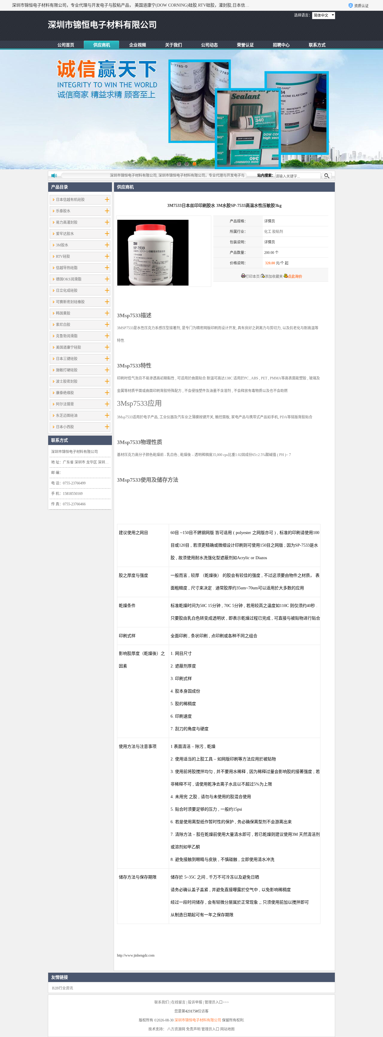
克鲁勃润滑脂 (66, 336)
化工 (267, 232)
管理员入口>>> (217, 1002)
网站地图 (227, 1029)
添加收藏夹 (274, 276)
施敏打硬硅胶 (66, 370)
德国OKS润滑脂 (68, 279)
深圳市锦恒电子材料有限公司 (197, 1020)
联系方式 (317, 45)
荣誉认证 (245, 45)
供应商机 (101, 45)
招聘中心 (281, 45)
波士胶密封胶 (66, 381)
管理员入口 (210, 1029)
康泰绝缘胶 (65, 393)
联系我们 (161, 1002)
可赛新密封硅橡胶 (70, 302)
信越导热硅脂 (66, 268)
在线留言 (178, 1002)
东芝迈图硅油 (66, 416)
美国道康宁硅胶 (68, 347)
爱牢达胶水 (65, 234)
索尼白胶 (63, 325)
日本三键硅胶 (66, 359)
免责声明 (193, 1029)
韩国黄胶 (63, 313)
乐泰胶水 (63, 211)
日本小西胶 (65, 427)
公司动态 (209, 45)
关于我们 (173, 45)
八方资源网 (176, 1029)
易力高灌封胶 (66, 222)
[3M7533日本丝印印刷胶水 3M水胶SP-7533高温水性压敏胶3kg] (163, 251)
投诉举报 (195, 1002)
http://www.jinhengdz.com (135, 955)
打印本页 (252, 276)
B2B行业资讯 (62, 988)
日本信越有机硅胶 (70, 200)
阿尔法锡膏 (65, 404)
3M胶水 (62, 245)
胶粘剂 (277, 232)
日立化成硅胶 (66, 291)
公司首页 (65, 45)
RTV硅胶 (63, 256)
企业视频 (137, 45)
